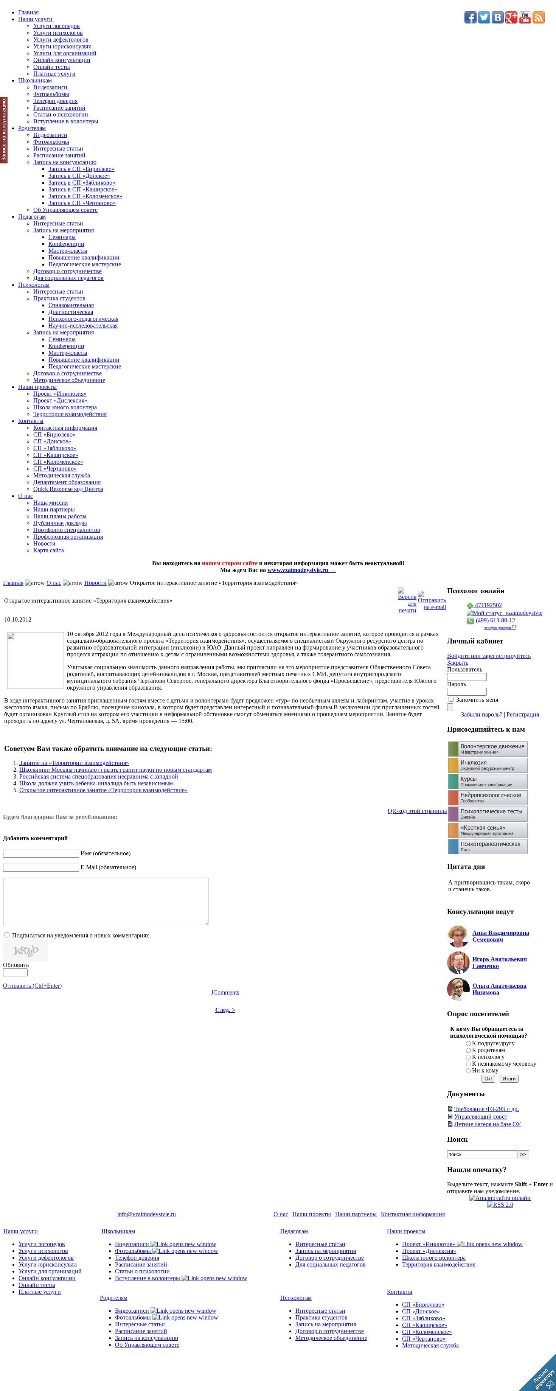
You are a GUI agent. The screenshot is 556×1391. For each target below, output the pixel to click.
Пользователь (464, 669)
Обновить (16, 965)
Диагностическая (70, 312)
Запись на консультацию (64, 162)
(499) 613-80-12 (494, 620)
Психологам (34, 284)
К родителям (488, 1050)
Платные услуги (54, 73)
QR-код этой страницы (417, 811)
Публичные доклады (60, 523)
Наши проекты (37, 387)
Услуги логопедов (56, 26)
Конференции (66, 244)
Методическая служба (61, 475)
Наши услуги (35, 19)
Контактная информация (65, 427)
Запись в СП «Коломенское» (85, 196)
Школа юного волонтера (65, 407)
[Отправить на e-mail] (432, 598)
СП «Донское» (52, 441)
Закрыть (457, 662)
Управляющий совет (480, 1116)
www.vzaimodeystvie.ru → (301, 570)
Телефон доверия (55, 101)
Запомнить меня (477, 699)
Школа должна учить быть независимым (96, 783)
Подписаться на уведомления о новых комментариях (80, 935)
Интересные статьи (58, 148)
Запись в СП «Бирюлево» (81, 169)
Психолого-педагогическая (83, 319)
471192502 (488, 605)
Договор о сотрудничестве (67, 271)
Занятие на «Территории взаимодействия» (74, 763)
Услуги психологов (58, 33)
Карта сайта (48, 550)
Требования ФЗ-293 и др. (486, 1109)
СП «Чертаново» (55, 468)
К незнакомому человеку (504, 1063)
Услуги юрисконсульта (62, 46)
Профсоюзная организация (68, 536)
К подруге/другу (493, 1043)
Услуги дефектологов (61, 39)
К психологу (488, 1057)
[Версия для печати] (407, 598)
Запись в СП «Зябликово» (81, 182)
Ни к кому (485, 1070)
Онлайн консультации (61, 60)
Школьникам (35, 80)
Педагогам (32, 216)
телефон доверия (500, 628)
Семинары (62, 237)
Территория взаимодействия (70, 414)
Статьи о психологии (60, 114)
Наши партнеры (54, 509)
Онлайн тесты (51, 67)
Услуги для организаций (64, 53)
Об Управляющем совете (65, 210)
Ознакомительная (71, 305)
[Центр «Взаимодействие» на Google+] (511, 21)
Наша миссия (50, 502)
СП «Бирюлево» (54, 434)
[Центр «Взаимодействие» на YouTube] (525, 21)
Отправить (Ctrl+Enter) (32, 985)
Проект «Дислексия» (60, 400)
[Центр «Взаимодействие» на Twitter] (484, 21)
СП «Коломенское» (58, 461)
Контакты (30, 421)
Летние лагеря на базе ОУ (487, 1124)
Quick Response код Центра (68, 489)
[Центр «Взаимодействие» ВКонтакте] (498, 21)
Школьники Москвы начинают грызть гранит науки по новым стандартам (115, 769)
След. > (225, 1010)
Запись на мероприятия (63, 230)
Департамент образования (67, 482)
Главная (28, 12)
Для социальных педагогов (68, 278)
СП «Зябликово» (54, 448)
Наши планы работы (60, 516)
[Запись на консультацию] (4, 161)
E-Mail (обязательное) (108, 867)
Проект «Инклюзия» (60, 393)
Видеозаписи (50, 87)
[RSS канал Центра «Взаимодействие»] (539, 21)
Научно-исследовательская (83, 325)
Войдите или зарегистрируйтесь (489, 656)
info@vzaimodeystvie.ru (146, 1214)
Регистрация (522, 714)
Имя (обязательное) (105, 853)
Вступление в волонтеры (65, 121)
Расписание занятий (59, 107)
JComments (225, 992)
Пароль (456, 684)
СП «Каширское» (55, 455)
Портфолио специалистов (66, 530)
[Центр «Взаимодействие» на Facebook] (470, 21)
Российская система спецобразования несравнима (98, 776)
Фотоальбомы (51, 94)
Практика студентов (59, 298)
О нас (25, 496)
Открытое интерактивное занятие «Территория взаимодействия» (103, 790)
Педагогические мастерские (84, 264)
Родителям (32, 128)
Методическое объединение (69, 380)
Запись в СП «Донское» (79, 176)
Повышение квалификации (84, 257)
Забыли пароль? (481, 714)
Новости (44, 543)
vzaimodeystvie (522, 612)
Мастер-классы (67, 250)
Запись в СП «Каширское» (82, 189)
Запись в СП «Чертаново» (82, 203)
